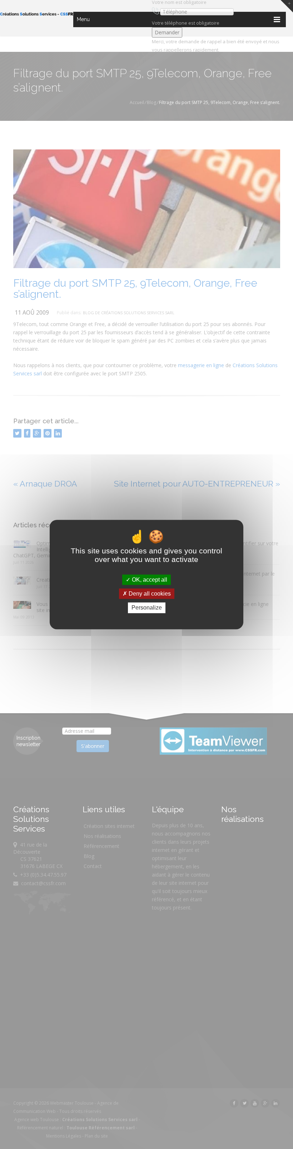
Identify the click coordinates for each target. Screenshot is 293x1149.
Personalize (146, 608)
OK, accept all (148, 580)
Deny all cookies (149, 594)
